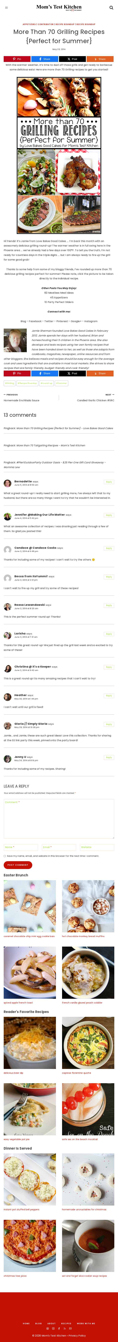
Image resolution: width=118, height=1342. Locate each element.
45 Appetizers (59, 297)
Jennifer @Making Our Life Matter (39, 515)
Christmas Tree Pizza (15, 1275)
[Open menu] (6, 7)
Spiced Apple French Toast (18, 1002)
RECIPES (66, 1323)
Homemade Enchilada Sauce (21, 397)
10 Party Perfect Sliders (59, 302)
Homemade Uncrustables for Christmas (84, 1209)
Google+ (76, 321)
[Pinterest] (47, 1328)
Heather (20, 695)
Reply (109, 482)
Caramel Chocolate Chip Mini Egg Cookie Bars (29, 936)
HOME (26, 1323)
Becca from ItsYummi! (31, 576)
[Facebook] (59, 1328)
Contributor (46, 24)
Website (86, 847)
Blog (23, 321)
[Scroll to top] (112, 1336)
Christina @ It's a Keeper (32, 666)
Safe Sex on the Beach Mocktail (80, 1139)
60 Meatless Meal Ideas (59, 293)
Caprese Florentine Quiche (76, 1072)
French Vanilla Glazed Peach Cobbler (82, 1002)
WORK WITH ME (86, 1323)
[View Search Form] (111, 8)
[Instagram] (53, 1328)
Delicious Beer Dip (13, 1072)
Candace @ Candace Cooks (35, 548)
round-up (47, 383)
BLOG (38, 1323)
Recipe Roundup (27, 383)
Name (9, 847)
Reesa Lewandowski (29, 605)
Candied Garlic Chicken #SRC (95, 397)
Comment (12, 802)
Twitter (48, 321)
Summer (61, 383)
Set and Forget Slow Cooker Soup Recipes (84, 1275)
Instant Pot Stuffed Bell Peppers (21, 1209)
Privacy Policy (77, 1335)
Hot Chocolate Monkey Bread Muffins (83, 936)
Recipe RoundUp (65, 24)
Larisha (20, 633)
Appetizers (29, 24)
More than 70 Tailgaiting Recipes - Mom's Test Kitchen (50, 445)
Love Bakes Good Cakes (78, 331)
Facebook (35, 321)
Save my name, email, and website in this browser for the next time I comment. (53, 856)
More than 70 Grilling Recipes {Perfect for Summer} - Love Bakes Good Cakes (64, 428)
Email (47, 847)
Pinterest (62, 321)
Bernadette (23, 481)
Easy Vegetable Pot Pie (17, 1139)
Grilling (9, 383)
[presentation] (30, 906)
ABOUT (51, 1323)
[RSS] (64, 1328)
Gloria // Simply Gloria (30, 724)
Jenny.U (20, 757)
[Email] (70, 1328)
